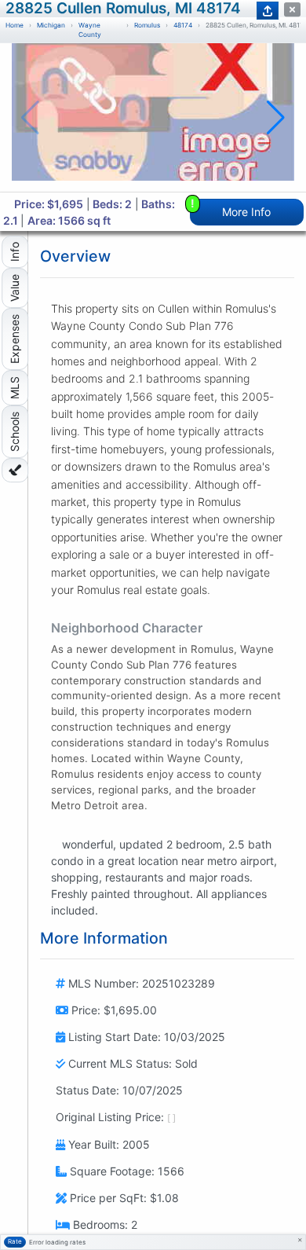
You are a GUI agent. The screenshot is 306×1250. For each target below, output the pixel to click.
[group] (153, 117)
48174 (182, 25)
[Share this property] (268, 11)
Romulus (147, 25)
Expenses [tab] (14, 339)
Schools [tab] (14, 432)
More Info (231, 208)
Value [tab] (14, 288)
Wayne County (89, 30)
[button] (275, 118)
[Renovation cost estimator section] (15, 470)
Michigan (51, 25)
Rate (15, 1241)
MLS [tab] (14, 387)
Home (14, 25)
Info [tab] (14, 252)
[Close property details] (292, 10)
